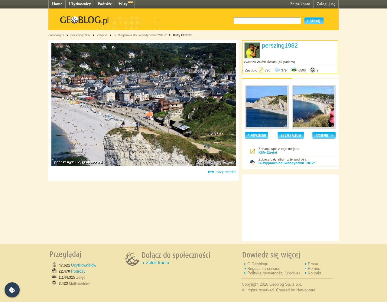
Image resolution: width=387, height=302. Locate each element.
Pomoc (314, 268)
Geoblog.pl (56, 35)
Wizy (123, 4)
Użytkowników (83, 265)
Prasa (313, 264)
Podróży (78, 271)
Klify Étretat (182, 35)
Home (57, 4)
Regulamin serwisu (263, 268)
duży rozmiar (226, 172)
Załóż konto (300, 4)
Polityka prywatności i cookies (274, 273)
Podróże (105, 4)
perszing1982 (80, 35)
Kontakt (314, 273)
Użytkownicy (80, 4)
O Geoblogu (257, 264)
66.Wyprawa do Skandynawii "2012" (140, 35)
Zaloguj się (326, 4)
